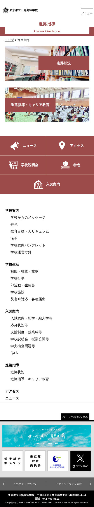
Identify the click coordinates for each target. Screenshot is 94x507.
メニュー (87, 13)
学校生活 (12, 264)
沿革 (13, 238)
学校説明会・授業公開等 (29, 339)
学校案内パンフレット (27, 245)
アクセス (12, 391)
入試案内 (12, 311)
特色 (13, 224)
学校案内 (12, 210)
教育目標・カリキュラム (29, 231)
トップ (9, 40)
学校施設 (17, 292)
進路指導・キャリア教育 (29, 379)
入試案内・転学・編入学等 (31, 318)
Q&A (14, 353)
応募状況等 (19, 325)
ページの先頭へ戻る (75, 417)
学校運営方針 (20, 252)
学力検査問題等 (22, 346)
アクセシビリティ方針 (69, 484)
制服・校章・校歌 (24, 271)
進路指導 (12, 365)
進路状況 (17, 372)
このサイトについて (25, 484)
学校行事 (17, 278)
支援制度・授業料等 (26, 332)
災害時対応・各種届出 (27, 299)
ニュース (12, 398)
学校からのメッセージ (27, 217)
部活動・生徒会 (22, 285)
